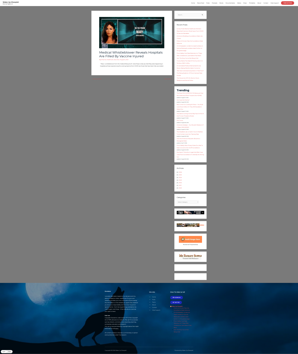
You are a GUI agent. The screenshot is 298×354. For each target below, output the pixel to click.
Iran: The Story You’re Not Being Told (187, 58)
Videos (239, 3)
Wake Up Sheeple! (11, 2)
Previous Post (96, 79)
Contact (265, 3)
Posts (208, 3)
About (259, 3)
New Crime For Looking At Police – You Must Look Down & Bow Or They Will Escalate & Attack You (190, 107)
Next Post (168, 79)
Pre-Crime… (180, 120)
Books (221, 3)
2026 (180, 172)
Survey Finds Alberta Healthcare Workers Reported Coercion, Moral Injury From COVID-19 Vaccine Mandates (190, 31)
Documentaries (230, 3)
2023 (180, 180)
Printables (252, 3)
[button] (287, 3)
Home (193, 3)
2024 (180, 177)
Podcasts (214, 3)
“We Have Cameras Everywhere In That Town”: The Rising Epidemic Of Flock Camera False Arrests (190, 73)
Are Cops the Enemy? (183, 100)
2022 (180, 182)
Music (245, 3)
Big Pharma (102, 59)
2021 (180, 185)
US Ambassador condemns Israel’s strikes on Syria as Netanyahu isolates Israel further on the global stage (190, 48)
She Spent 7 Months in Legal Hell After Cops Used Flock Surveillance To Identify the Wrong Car (190, 155)
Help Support (275, 3)
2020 (180, 188)
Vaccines (116, 59)
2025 (180, 175)
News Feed (200, 3)
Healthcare (110, 59)
